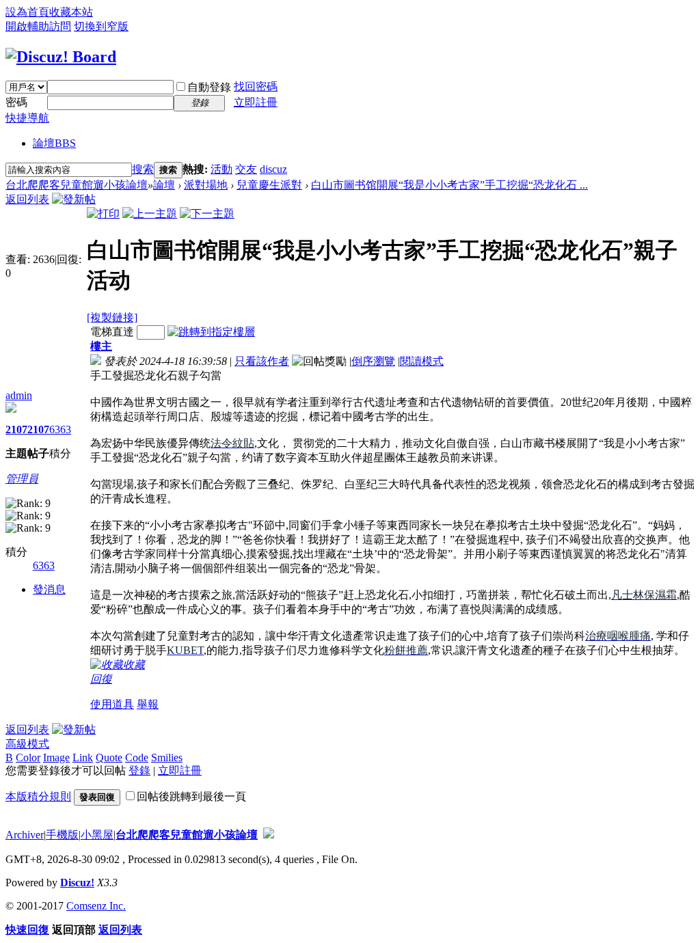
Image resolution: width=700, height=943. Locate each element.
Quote (109, 757)
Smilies (167, 757)
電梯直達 (112, 332)
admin (18, 395)
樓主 (101, 346)
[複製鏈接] (112, 317)
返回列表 (27, 199)
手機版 (62, 834)
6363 (60, 429)
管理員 (21, 478)
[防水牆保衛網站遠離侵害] (268, 834)
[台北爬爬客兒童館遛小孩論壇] (60, 57)
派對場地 (206, 185)
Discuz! (77, 882)
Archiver (24, 834)
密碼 (16, 102)
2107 (16, 429)
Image (56, 757)
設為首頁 (27, 12)
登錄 (139, 770)
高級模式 (27, 744)
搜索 (143, 169)
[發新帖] (74, 199)
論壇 (54, 143)
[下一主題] (207, 213)
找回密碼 (256, 86)
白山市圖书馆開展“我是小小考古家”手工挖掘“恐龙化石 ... (449, 185)
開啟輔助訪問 (38, 26)
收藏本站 (71, 12)
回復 (101, 679)
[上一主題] (149, 213)
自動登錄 (209, 87)
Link (82, 757)
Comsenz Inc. (96, 906)
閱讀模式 (422, 361)
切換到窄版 (101, 26)
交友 (246, 169)
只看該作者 (261, 361)
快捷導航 (27, 118)
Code (136, 757)
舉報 (148, 704)
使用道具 (112, 704)
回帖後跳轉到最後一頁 (191, 796)
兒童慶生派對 (269, 185)
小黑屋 (97, 834)
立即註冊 (256, 102)
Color (28, 757)
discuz (273, 169)
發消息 (49, 589)
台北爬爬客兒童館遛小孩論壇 (76, 185)
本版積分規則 (38, 796)
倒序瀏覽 (373, 361)
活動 (221, 169)
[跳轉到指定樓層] (211, 332)
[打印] (103, 213)
